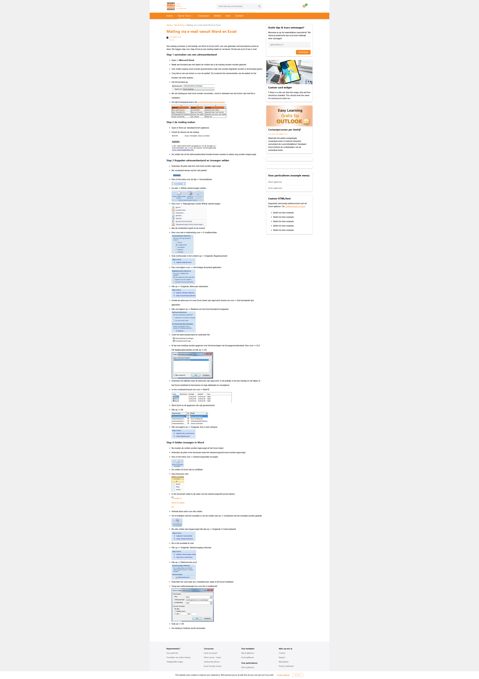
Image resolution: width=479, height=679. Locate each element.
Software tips (175, 37)
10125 (172, 40)
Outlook (271, 134)
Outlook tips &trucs (212, 662)
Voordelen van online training (178, 657)
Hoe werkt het (172, 653)
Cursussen (203, 15)
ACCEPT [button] (298, 675)
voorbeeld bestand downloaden (211, 102)
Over (228, 15)
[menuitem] (170, 16)
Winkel (217, 15)
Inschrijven (303, 52)
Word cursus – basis (212, 657)
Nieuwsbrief (284, 662)
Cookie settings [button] (283, 675)
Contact (239, 15)
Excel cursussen (210, 653)
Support (282, 657)
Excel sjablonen (275, 188)
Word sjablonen (275, 182)
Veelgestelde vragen (175, 662)
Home (170, 15)
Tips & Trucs (184, 15)
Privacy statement (286, 666)
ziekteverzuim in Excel (295, 206)
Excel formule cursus (212, 666)
